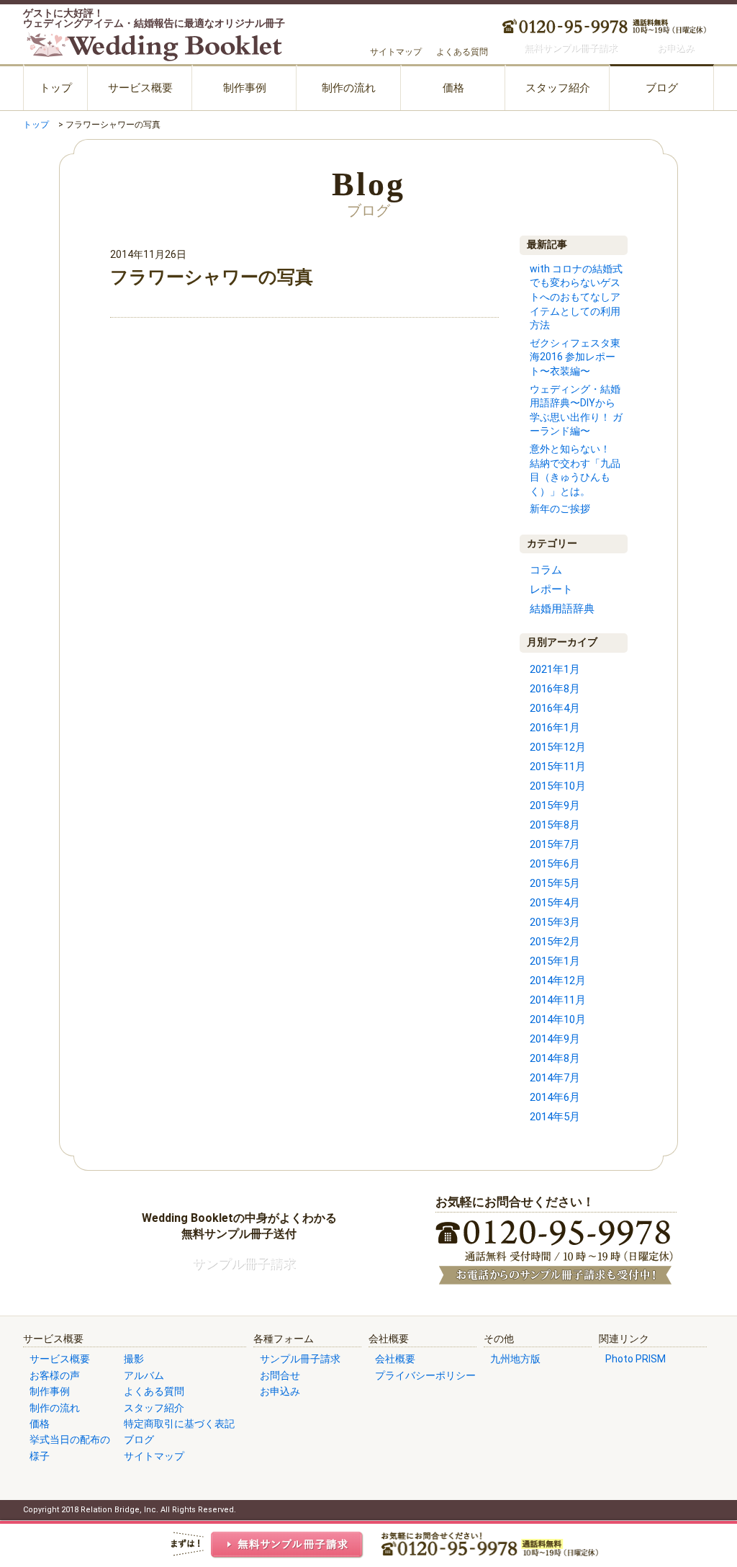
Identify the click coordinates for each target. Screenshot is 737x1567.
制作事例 (244, 87)
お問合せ (280, 1375)
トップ (56, 87)
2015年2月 (555, 941)
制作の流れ (349, 87)
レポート (551, 589)
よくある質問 (462, 52)
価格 (453, 87)
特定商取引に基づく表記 (179, 1423)
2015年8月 (555, 824)
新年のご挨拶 (560, 508)
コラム (546, 569)
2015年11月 (558, 766)
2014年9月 (555, 1038)
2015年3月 (555, 922)
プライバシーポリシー (425, 1375)
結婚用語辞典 (562, 608)
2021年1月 (555, 669)
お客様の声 (55, 1375)
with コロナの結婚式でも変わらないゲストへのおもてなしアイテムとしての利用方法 (576, 297)
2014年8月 (555, 1058)
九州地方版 (515, 1359)
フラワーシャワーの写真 (211, 277)
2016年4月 (555, 708)
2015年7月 (555, 844)
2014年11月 (558, 1000)
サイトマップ (396, 52)
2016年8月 (555, 688)
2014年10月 (558, 1019)
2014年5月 (555, 1116)
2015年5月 (555, 883)
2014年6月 (555, 1097)
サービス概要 (140, 87)
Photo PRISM (635, 1359)
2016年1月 (555, 727)
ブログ (662, 87)
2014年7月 (555, 1077)
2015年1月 (555, 961)
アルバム (144, 1375)
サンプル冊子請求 (300, 1359)
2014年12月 (558, 980)
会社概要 (395, 1359)
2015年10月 (558, 786)
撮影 (134, 1359)
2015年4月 (555, 902)
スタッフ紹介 (557, 87)
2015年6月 (555, 863)
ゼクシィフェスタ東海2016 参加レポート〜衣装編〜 (575, 357)
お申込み (280, 1391)
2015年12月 (558, 747)
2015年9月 (555, 805)
